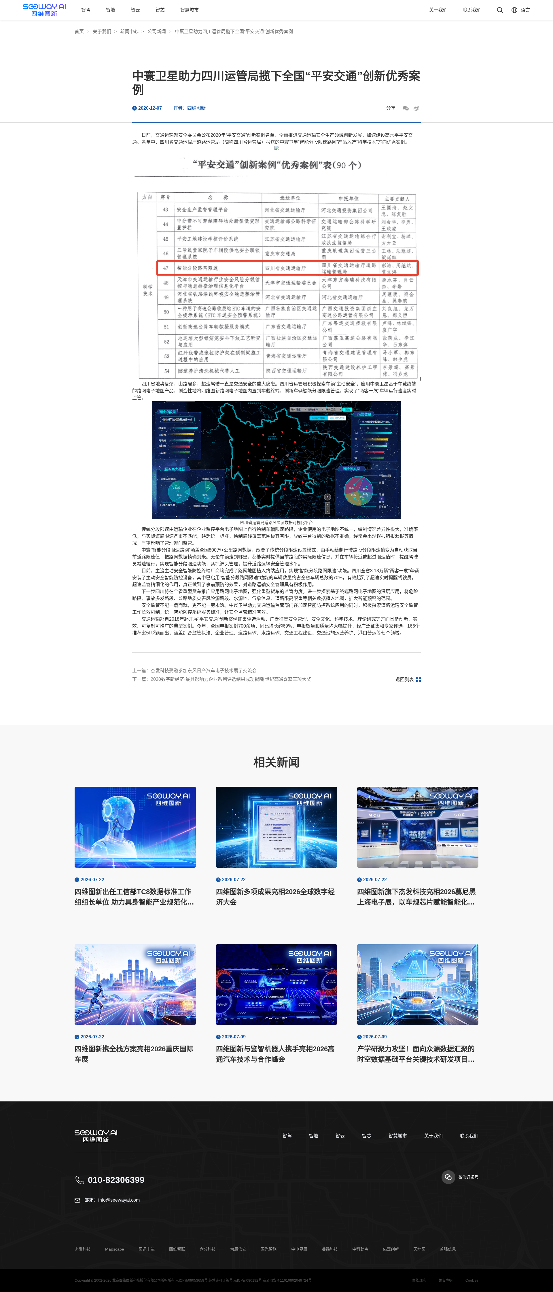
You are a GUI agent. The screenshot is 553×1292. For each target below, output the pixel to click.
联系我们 (472, 9)
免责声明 (445, 1280)
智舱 (110, 9)
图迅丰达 (147, 1249)
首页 (79, 31)
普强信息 (448, 1249)
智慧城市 (189, 9)
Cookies (471, 1280)
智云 (135, 9)
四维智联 (177, 1249)
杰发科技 (83, 1249)
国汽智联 (269, 1249)
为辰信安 (238, 1249)
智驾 (85, 9)
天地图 (419, 1249)
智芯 (160, 9)
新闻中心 (129, 31)
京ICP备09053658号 (191, 1280)
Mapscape (114, 1249)
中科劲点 (360, 1249)
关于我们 (438, 9)
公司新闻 (156, 31)
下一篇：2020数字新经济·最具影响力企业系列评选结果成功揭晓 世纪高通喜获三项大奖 (221, 679)
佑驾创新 (391, 1249)
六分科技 (208, 1249)
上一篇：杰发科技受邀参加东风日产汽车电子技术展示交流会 (194, 670)
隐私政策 (419, 1280)
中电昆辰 (299, 1249)
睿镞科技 (330, 1249)
